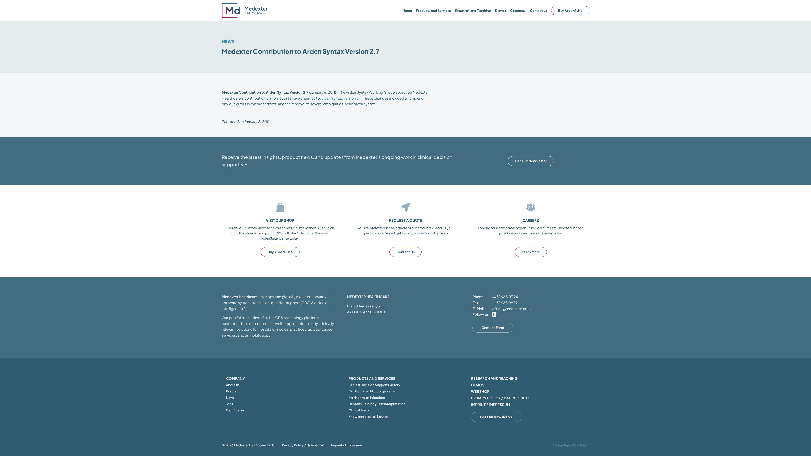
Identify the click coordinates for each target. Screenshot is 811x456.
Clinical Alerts (359, 410)
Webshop (480, 391)
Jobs (229, 404)
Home (407, 10)
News (228, 41)
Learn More (531, 252)
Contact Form (493, 327)
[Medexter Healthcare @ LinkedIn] (494, 314)
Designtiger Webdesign (571, 445)
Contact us (538, 10)
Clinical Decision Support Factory (374, 385)
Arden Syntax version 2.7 (340, 98)
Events (231, 391)
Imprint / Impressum (490, 404)
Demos (500, 10)
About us (233, 385)
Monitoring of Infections (367, 397)
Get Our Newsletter (531, 161)
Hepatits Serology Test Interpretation (377, 404)
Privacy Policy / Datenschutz (500, 398)
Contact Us (405, 252)
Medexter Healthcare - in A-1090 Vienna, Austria (245, 10)
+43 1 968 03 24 (505, 296)
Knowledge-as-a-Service (368, 416)
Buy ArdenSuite (570, 10)
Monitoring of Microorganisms (371, 391)
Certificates (235, 410)
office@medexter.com (511, 308)
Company (235, 378)
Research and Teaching (473, 10)
